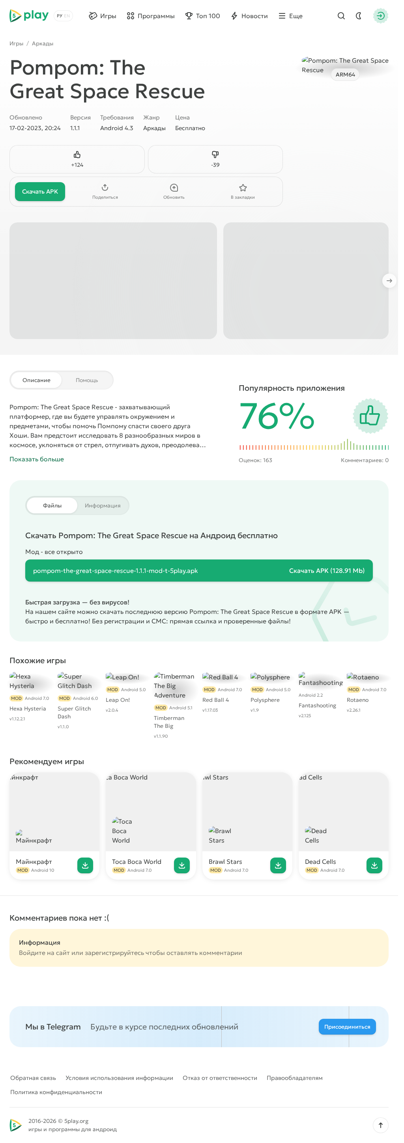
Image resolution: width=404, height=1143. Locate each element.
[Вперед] (393, 280)
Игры (16, 43)
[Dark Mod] (359, 16)
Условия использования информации (119, 1077)
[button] (381, 1125)
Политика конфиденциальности (56, 1092)
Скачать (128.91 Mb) (327, 570)
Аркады (42, 43)
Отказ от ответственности (220, 1077)
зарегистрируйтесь (114, 953)
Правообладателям (295, 1077)
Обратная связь (33, 1077)
